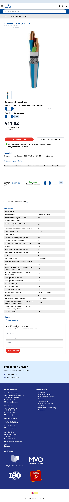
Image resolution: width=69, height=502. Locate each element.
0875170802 (16, 183)
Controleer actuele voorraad (16, 202)
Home (5, 16)
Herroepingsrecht (43, 401)
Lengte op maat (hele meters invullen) (28, 105)
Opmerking (9, 129)
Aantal (7, 105)
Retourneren (42, 399)
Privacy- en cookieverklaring (47, 408)
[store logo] (8, 6)
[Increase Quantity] (12, 109)
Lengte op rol (19, 113)
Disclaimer (41, 405)
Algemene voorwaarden (45, 403)
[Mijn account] (59, 6)
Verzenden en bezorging (46, 397)
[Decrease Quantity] (6, 109)
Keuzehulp (41, 392)
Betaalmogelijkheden (44, 394)
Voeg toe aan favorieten (49, 139)
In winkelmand (18, 139)
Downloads (41, 410)
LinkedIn (8, 446)
